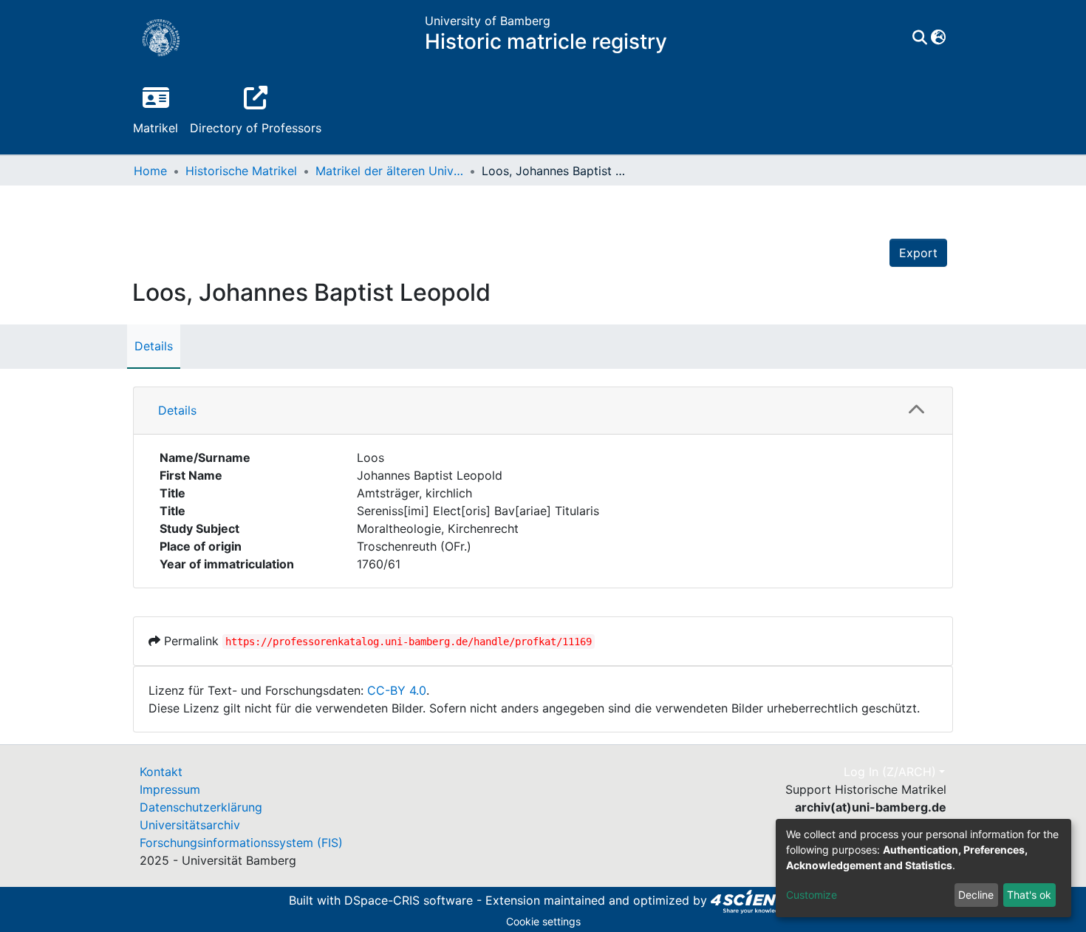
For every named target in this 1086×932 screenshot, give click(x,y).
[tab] (543, 411)
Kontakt (161, 771)
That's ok (1029, 894)
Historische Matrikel (241, 170)
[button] (938, 38)
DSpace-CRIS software (408, 900)
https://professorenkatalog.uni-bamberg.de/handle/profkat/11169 (408, 641)
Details (153, 346)
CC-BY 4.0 (396, 690)
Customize (811, 894)
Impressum (170, 789)
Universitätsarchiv (190, 824)
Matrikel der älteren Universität (389, 170)
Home (150, 170)
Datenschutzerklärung (201, 807)
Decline (976, 894)
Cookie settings (543, 921)
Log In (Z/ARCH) (890, 771)
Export (918, 252)
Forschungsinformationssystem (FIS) (241, 842)
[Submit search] (919, 38)
